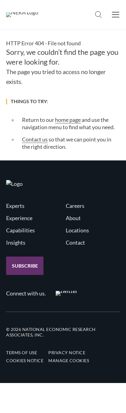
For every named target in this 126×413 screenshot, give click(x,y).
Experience (19, 218)
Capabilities (20, 230)
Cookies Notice (24, 360)
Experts (15, 205)
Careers (75, 205)
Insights (15, 242)
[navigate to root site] (14, 183)
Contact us (35, 139)
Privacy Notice (66, 352)
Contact (75, 242)
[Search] (98, 14)
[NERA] (22, 14)
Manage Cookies (68, 360)
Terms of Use (21, 352)
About (73, 218)
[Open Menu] (115, 14)
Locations (77, 230)
